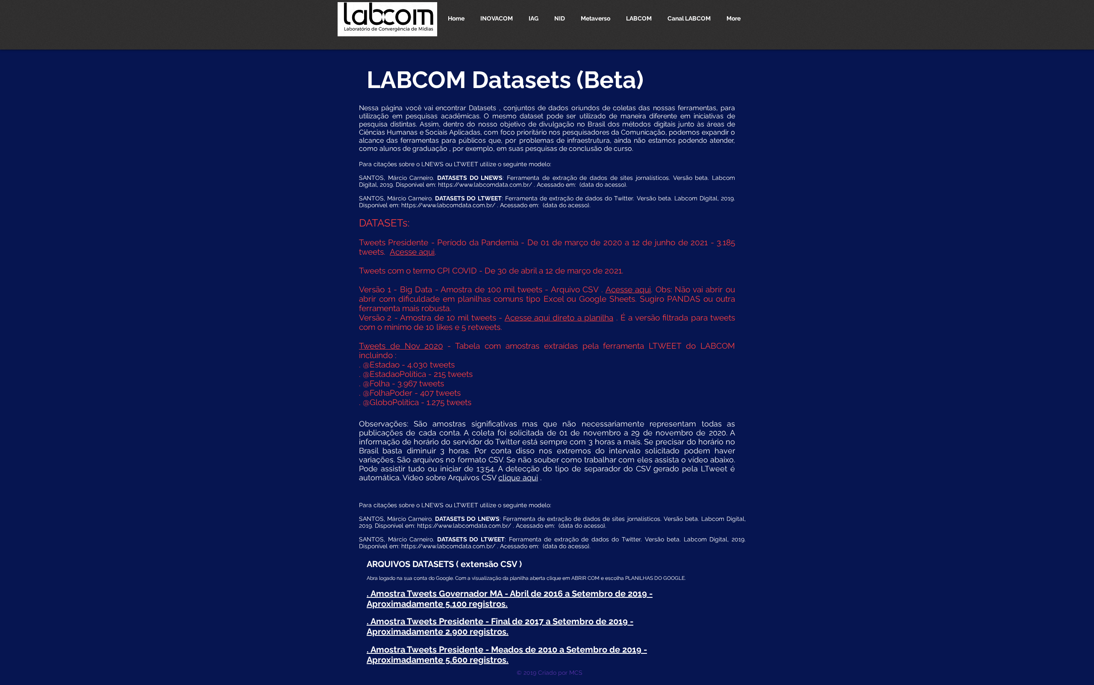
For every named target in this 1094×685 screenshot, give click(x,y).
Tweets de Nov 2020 (401, 345)
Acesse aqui (412, 251)
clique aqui (518, 477)
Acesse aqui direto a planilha (559, 317)
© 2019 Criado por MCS (549, 672)
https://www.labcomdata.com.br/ (485, 184)
